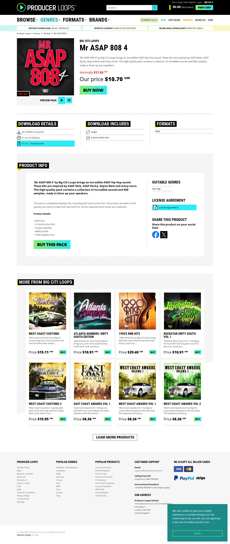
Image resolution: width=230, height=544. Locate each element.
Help (185, 2)
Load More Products (115, 437)
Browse (26, 20)
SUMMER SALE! (149, 20)
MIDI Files (99, 489)
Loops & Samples (103, 486)
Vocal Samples (102, 492)
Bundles (200, 20)
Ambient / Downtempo (67, 467)
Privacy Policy (23, 495)
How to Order (23, 483)
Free (210, 20)
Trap (58, 495)
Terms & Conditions (26, 492)
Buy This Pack (52, 244)
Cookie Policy (23, 499)
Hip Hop (156, 188)
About (175, 2)
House (59, 480)
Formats (73, 20)
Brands (98, 20)
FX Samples (100, 480)
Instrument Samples (104, 483)
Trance (59, 492)
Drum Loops (101, 473)
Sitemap (21, 502)
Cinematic (60, 470)
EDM (58, 473)
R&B (58, 486)
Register (192, 2)
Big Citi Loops (89, 41)
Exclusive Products (104, 477)
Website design (24, 535)
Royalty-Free (37, 143)
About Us (21, 477)
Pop (58, 483)
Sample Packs (23, 467)
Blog (180, 2)
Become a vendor (25, 473)
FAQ (19, 486)
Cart (204, 7)
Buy (63, 352)
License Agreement (168, 207)
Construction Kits (103, 467)
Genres (49, 20)
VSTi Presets (101, 495)
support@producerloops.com (148, 470)
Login (199, 2)
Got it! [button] (197, 533)
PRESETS (188, 20)
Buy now (93, 90)
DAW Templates (102, 470)
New (163, 20)
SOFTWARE (174, 20)
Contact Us (22, 480)
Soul (58, 489)
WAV (157, 131)
